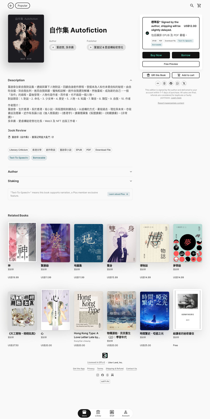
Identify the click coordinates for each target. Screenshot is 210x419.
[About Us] (105, 355)
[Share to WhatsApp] (177, 83)
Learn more (176, 98)
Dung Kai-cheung (82, 341)
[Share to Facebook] (171, 83)
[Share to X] (184, 83)
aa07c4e (105, 381)
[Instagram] (98, 375)
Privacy (90, 368)
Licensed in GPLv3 (96, 362)
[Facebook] (103, 375)
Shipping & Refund (115, 368)
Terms (100, 368)
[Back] (11, 6)
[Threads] (107, 375)
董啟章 (11, 269)
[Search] (192, 6)
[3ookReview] (112, 375)
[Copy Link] (157, 83)
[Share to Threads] (164, 83)
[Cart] (199, 6)
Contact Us (131, 368)
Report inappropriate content (171, 103)
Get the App (79, 368)
